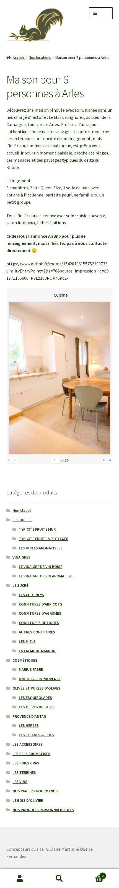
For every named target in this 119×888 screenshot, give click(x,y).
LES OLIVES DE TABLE (37, 706)
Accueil (19, 57)
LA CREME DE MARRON (37, 650)
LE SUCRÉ (20, 585)
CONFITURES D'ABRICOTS (40, 604)
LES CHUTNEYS (31, 594)
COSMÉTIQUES (24, 660)
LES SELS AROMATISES (31, 753)
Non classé (21, 510)
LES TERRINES (24, 772)
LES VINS (19, 781)
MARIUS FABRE (31, 669)
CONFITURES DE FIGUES (39, 622)
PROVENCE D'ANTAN (29, 716)
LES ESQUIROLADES (35, 697)
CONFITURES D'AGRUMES (40, 613)
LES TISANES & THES (36, 734)
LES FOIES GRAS (25, 763)
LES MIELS (27, 641)
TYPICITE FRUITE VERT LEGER (43, 538)
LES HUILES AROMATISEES (41, 548)
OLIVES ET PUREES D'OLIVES (36, 688)
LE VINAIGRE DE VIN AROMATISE (45, 575)
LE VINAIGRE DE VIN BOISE (40, 566)
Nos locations (40, 57)
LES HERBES (29, 725)
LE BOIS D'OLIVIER (27, 800)
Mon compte (20, 878)
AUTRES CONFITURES (37, 632)
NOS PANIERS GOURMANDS (35, 791)
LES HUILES (22, 519)
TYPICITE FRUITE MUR (37, 529)
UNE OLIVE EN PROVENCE (40, 678)
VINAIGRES (21, 557)
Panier (91, 874)
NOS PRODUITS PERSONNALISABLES (43, 809)
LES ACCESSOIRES (27, 744)
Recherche (59, 878)
